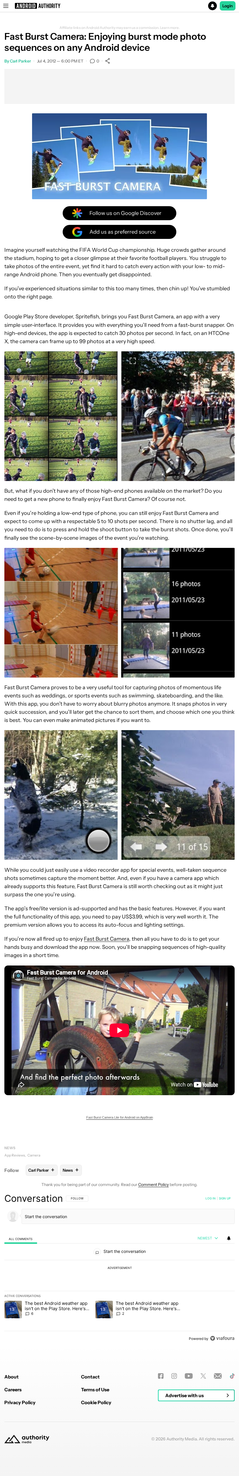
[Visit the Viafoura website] (222, 1338)
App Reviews (14, 1155)
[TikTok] (232, 1376)
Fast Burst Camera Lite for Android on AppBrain (119, 1117)
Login (227, 5)
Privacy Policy (20, 1402)
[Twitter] (203, 1376)
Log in (210, 1198)
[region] (119, 1268)
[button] (119, 6)
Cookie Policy (96, 1402)
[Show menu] (6, 6)
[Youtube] (189, 1376)
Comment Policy (153, 1184)
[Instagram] (174, 1376)
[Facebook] (161, 1376)
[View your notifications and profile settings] (229, 1238)
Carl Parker (20, 61)
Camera (33, 1155)
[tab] (20, 1238)
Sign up (225, 1198)
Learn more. (170, 27)
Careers (13, 1389)
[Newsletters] (218, 1376)
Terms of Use (95, 1389)
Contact (90, 1377)
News (9, 1148)
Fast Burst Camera (106, 939)
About (11, 1377)
